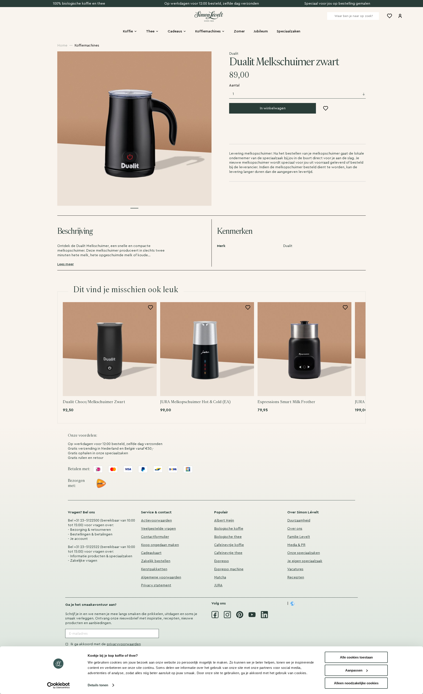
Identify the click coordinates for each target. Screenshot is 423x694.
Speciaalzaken (288, 31)
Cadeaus (175, 31)
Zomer (239, 31)
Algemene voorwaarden (161, 577)
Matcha (220, 577)
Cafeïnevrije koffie (229, 545)
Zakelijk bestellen (155, 561)
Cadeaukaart (151, 553)
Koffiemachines (208, 31)
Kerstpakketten (154, 569)
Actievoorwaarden (156, 520)
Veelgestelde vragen (158, 528)
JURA (218, 585)
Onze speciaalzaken (303, 553)
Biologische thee (228, 537)
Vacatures (295, 569)
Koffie (128, 31)
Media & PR (296, 545)
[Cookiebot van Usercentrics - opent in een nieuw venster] (58, 685)
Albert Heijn (224, 520)
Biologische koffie (228, 528)
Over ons (294, 528)
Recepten (295, 577)
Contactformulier (155, 537)
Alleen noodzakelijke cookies (356, 683)
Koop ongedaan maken (160, 545)
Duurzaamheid (298, 520)
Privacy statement (156, 585)
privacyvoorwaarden (124, 644)
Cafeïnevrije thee (228, 553)
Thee (150, 31)
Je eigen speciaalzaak (304, 561)
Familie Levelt (298, 537)
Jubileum (261, 31)
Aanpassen (353, 670)
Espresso (221, 561)
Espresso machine (228, 569)
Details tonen (98, 685)
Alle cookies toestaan (356, 657)
